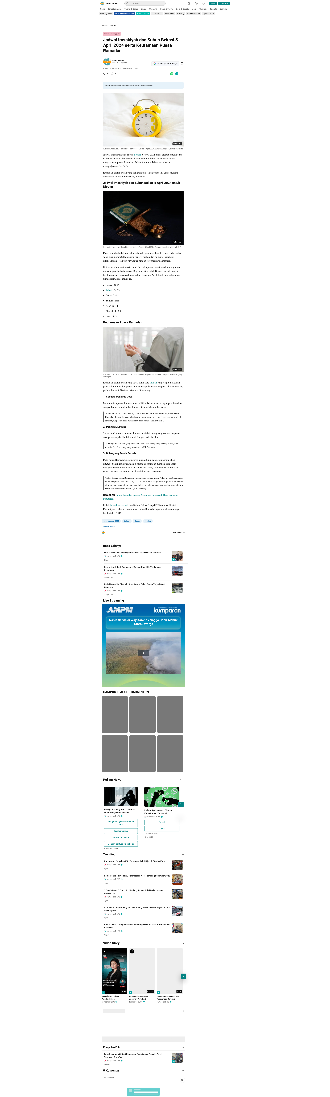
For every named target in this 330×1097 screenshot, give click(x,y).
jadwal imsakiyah (119, 505)
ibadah (154, 382)
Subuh (109, 290)
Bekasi (138, 154)
